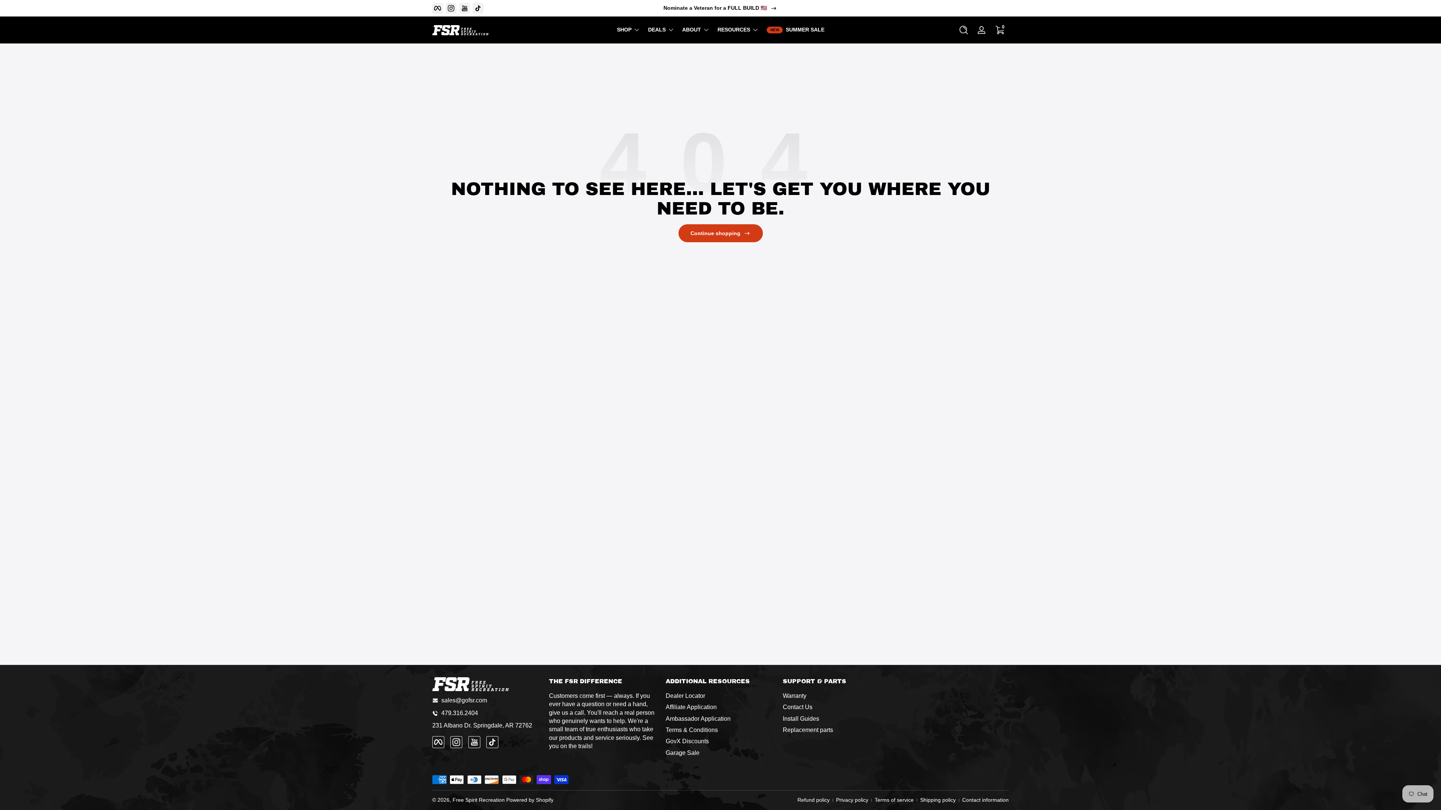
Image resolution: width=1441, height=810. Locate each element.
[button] (964, 30)
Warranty (794, 696)
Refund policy (813, 800)
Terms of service (894, 800)
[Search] (963, 30)
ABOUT (691, 30)
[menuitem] (720, 696)
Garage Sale (682, 753)
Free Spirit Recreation (479, 800)
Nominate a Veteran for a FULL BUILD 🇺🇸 (715, 8)
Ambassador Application (698, 719)
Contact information (985, 800)
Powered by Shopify (530, 800)
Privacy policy (852, 800)
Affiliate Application (691, 707)
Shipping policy (938, 800)
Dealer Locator (685, 696)
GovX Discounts (687, 741)
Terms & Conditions (692, 730)
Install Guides (801, 719)
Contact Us (797, 707)
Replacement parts (808, 730)
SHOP (624, 30)
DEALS (657, 30)
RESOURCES (733, 30)
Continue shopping (715, 233)
